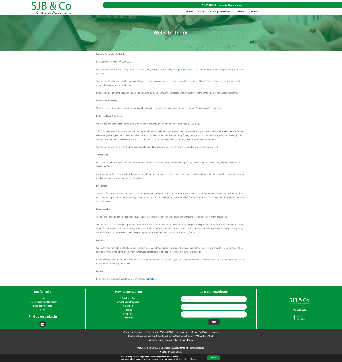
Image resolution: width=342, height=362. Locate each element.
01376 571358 (209, 5)
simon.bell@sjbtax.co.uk (230, 5)
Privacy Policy (171, 340)
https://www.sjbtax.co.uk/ (188, 69)
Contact (254, 11)
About (201, 11)
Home (189, 11)
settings (192, 359)
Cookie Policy (186, 340)
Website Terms (156, 340)
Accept (213, 358)
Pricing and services (42, 306)
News (241, 11)
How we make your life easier (43, 302)
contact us (151, 279)
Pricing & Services (220, 11)
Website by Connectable (171, 352)
